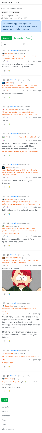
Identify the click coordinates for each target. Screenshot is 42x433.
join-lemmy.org (8, 429)
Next (5, 400)
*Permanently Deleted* (10, 382)
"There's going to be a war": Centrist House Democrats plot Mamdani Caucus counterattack (19, 113)
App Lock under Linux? (27, 137)
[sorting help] (24, 44)
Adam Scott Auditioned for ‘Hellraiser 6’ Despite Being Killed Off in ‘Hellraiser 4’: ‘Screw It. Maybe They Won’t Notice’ (20, 172)
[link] (7, 61)
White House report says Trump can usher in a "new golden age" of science (19, 57)
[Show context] (4, 61)
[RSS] (27, 44)
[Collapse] (4, 50)
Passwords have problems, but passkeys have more (19, 310)
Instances (6, 416)
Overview (7, 38)
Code (4, 424)
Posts (28, 38)
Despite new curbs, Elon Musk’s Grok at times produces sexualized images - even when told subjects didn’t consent (19, 231)
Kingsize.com (8, 363)
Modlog (5, 411)
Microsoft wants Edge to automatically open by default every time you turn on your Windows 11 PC (21, 203)
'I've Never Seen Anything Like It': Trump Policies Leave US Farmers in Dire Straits (20, 261)
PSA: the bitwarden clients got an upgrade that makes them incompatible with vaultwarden (19, 86)
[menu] (38, 2)
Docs (4, 420)
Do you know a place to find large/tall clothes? (19, 356)
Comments (18, 38)
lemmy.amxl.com (10, 2)
